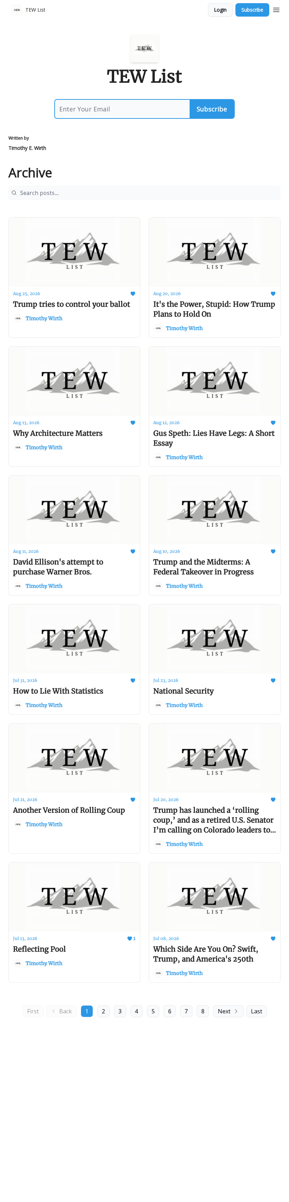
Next (224, 1011)
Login (220, 9)
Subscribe (252, 9)
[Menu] (276, 9)
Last (256, 1011)
